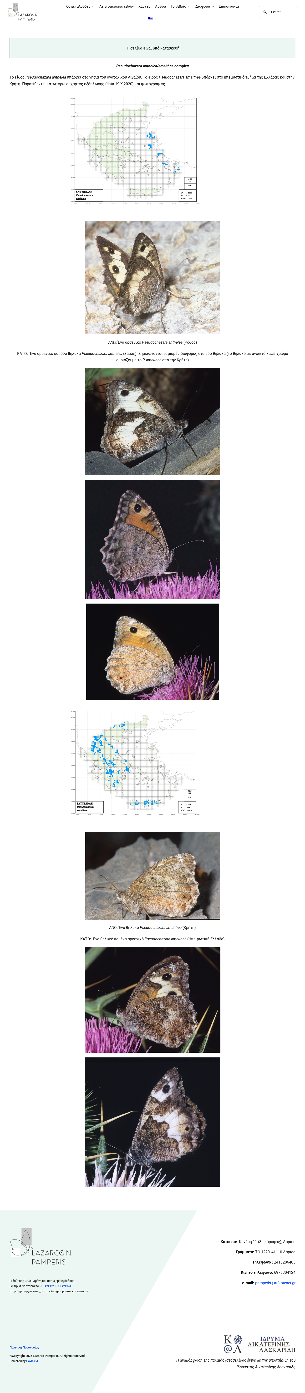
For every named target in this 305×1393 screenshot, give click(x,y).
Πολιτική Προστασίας (24, 1347)
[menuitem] (152, 18)
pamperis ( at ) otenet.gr (275, 1283)
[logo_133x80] (23, 4)
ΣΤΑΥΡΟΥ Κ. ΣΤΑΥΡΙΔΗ (56, 1286)
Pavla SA (32, 1361)
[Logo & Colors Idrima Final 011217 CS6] (259, 1336)
